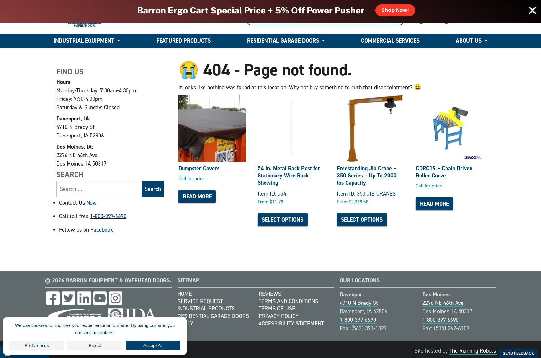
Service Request (200, 301)
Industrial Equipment (84, 40)
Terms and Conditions (288, 301)
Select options (282, 219)
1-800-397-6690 (108, 216)
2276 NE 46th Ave (443, 303)
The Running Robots (472, 351)
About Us (469, 40)
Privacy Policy (279, 316)
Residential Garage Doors (283, 40)
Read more (197, 196)
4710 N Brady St (359, 303)
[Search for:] (99, 189)
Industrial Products (206, 308)
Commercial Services (390, 40)
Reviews (270, 294)
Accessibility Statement (291, 323)
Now (91, 203)
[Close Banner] (532, 10)
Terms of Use (277, 308)
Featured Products (184, 40)
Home (185, 294)
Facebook (101, 229)
